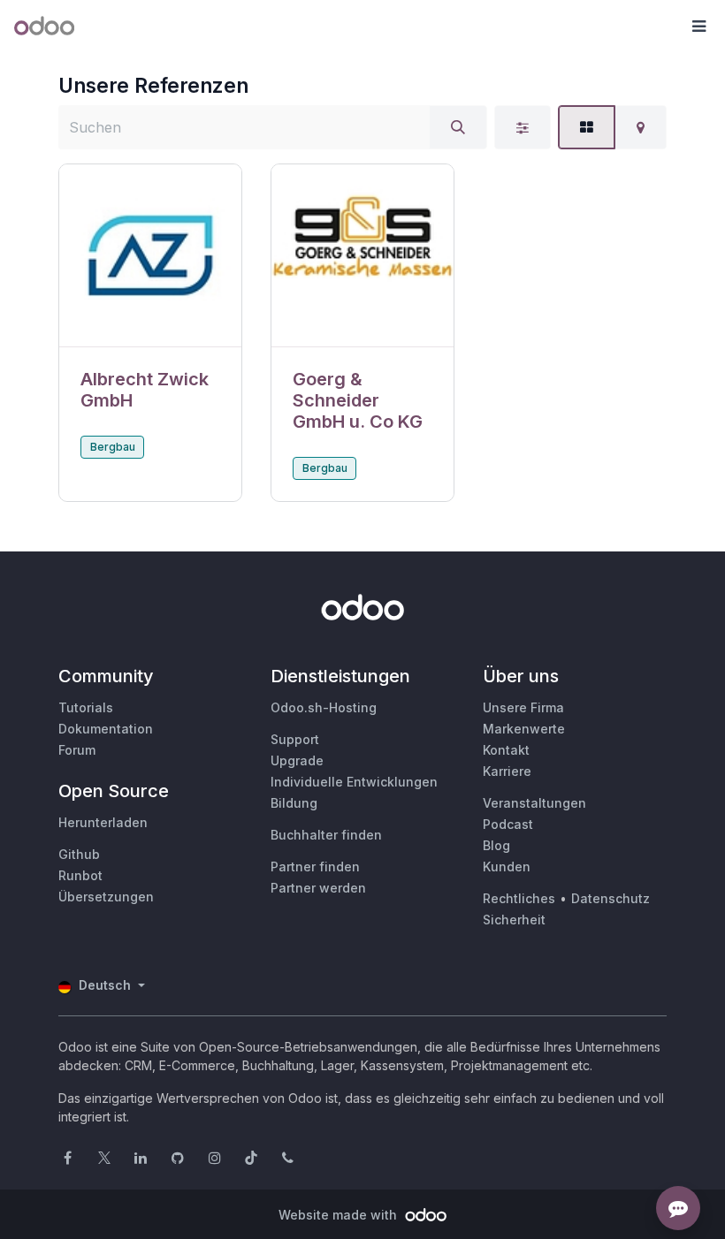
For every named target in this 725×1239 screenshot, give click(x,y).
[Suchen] (458, 127)
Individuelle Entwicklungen (354, 781)
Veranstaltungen (534, 802)
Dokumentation (105, 728)
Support (295, 739)
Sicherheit (514, 919)
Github (79, 854)
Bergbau (112, 446)
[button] (698, 26)
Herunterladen (103, 822)
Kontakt (506, 749)
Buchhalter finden (326, 834)
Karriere (507, 771)
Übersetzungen (106, 896)
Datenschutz (610, 898)
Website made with (340, 1214)
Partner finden (315, 866)
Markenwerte (524, 728)
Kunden (506, 866)
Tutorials (85, 707)
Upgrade (297, 760)
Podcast (508, 824)
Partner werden (318, 887)
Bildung (294, 802)
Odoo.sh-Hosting (324, 707)
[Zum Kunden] (150, 255)
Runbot (80, 875)
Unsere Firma (523, 707)
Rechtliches (519, 898)
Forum (76, 749)
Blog (496, 845)
